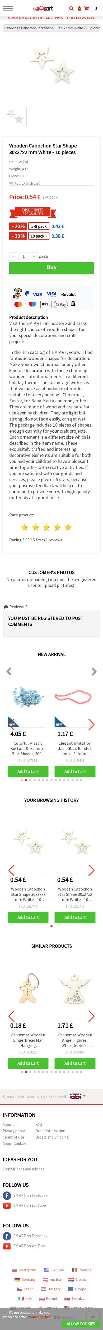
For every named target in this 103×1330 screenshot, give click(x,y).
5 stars (68, 527)
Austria (55, 1279)
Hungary (54, 1289)
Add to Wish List (26, 183)
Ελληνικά (57, 1270)
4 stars (57, 527)
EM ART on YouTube (29, 1205)
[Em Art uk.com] (34, 9)
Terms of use (13, 1137)
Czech (29, 1289)
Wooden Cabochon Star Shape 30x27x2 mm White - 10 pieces (28, 894)
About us (10, 1124)
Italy (28, 1298)
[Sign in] (79, 8)
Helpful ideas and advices (23, 1168)
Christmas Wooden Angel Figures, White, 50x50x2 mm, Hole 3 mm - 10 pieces (75, 1040)
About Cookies (15, 1143)
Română (85, 1270)
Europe (80, 1289)
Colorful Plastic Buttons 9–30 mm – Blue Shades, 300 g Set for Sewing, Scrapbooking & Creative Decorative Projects (28, 748)
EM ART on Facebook (30, 1195)
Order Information (50, 1130)
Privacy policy (14, 1130)
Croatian (81, 1279)
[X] (5, 1312)
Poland (51, 1298)
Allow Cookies (81, 1323)
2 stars (36, 527)
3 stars (46, 527)
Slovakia (78, 1298)
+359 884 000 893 (80, 17)
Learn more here (39, 1317)
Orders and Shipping (52, 1137)
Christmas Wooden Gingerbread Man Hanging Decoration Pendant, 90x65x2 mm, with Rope (28, 1040)
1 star (25, 527)
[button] (22, 780)
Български (27, 1270)
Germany (28, 1279)
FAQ (38, 1124)
